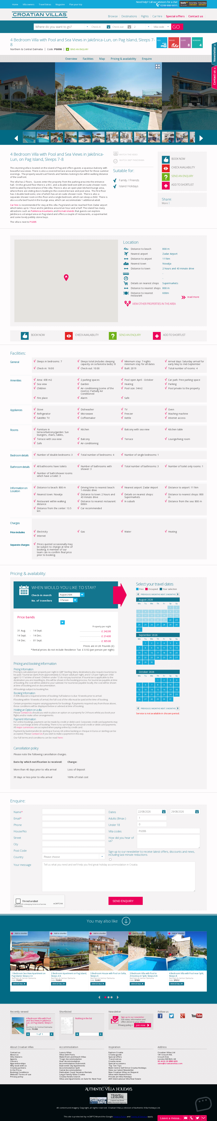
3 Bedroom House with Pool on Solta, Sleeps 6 (108, 974)
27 (158, 624)
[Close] (215, 45)
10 (158, 648)
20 (176, 652)
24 (139, 624)
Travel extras (114, 1059)
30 (176, 624)
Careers (14, 1061)
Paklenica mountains (42, 211)
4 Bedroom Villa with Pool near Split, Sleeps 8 (186, 974)
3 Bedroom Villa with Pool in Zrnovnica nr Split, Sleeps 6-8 (143, 974)
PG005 (33, 221)
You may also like (102, 921)
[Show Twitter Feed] (197, 1118)
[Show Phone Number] (191, 1118)
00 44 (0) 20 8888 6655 (168, 1061)
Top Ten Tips (114, 1065)
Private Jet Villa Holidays (120, 1076)
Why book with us (18, 1065)
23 (176, 620)
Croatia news (114, 1061)
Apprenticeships (18, 1063)
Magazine (60, 4)
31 (139, 629)
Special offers (115, 1057)
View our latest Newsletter (121, 1070)
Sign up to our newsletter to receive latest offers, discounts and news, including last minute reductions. (151, 853)
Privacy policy (16, 1076)
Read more (193, 297)
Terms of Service (139, 1116)
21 (139, 657)
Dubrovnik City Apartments (72, 1065)
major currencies (25, 727)
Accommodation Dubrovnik (72, 1063)
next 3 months (168, 594)
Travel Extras (45, 4)
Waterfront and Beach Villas (72, 1057)
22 (170, 620)
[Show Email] (185, 1118)
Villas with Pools (67, 1054)
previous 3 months (150, 594)
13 (176, 648)
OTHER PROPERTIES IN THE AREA (154, 304)
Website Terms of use (20, 1074)
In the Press (16, 1070)
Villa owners (28, 4)
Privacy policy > (125, 1025)
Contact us (15, 1052)
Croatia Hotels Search (69, 1076)
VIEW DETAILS (18, 983)
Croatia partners (18, 1068)
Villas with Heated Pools (119, 1074)
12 (170, 648)
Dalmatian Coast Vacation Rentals (75, 1072)
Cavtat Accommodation (70, 1070)
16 (152, 652)
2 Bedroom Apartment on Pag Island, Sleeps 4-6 (69, 974)
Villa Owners (16, 1057)
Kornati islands (66, 211)
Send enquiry (123, 901)
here (60, 737)
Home (15, 4)
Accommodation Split (69, 1068)
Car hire (14, 204)
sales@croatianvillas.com (170, 1063)
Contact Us (26, 712)
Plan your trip (75, 4)
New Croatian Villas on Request (123, 1072)
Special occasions (117, 1063)
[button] (87, 27)
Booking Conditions (19, 1072)
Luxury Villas (65, 1052)
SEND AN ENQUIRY (79, 49)
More (165, 203)
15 (145, 652)
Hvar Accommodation (69, 1061)
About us (14, 1054)
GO (176, 27)
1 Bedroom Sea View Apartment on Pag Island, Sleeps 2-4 (28, 974)
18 (164, 652)
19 (170, 652)
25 (145, 624)
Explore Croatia (115, 1052)
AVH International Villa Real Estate (124, 1079)
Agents (13, 1059)
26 (152, 624)
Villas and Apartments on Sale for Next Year (80, 1079)
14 (139, 652)
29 (170, 624)
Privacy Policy (119, 1116)
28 (164, 624)
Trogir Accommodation (70, 1059)
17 (158, 652)
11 (164, 648)
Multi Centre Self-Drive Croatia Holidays (127, 1068)
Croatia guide (115, 1054)
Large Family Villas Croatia (72, 1074)
